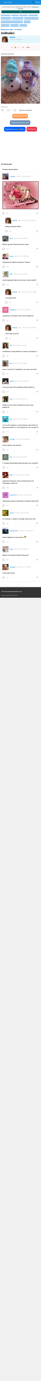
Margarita (12, 310)
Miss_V (11, 475)
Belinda (12, 37)
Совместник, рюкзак (31, 18)
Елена (11, 256)
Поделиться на (15, 129)
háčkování (4, 107)
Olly (10, 457)
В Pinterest (31, 129)
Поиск (37, 2)
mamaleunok (13, 531)
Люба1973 (13, 495)
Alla (10, 345)
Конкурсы (23, 25)
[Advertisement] (20, 146)
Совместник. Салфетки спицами (12, 22)
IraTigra (12, 439)
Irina (10, 274)
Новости (27, 22)
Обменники (14, 25)
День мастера (6, 18)
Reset (28, 47)
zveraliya (12, 176)
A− (12, 47)
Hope (11, 549)
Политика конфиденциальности (11, 591)
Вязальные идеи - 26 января (11, 29)
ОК (20, 11)
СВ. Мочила (5, 25)
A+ (23, 47)
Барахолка (23, 15)
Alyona (11, 513)
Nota (11, 238)
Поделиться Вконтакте (20, 123)
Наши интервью (18, 18)
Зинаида (12, 567)
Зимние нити (6, 15)
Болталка (15, 15)
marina (11, 381)
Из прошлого (33, 15)
